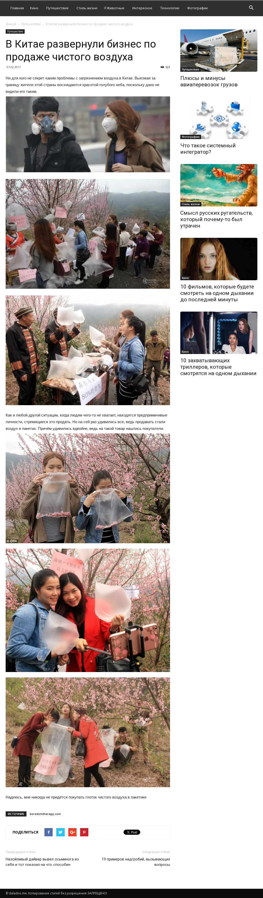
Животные (115, 8)
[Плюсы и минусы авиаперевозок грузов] (218, 50)
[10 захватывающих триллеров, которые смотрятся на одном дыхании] (218, 333)
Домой (11, 24)
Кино (34, 8)
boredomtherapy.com (45, 814)
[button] (251, 8)
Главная (17, 8)
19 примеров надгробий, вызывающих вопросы (136, 862)
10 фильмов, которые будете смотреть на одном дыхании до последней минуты (217, 293)
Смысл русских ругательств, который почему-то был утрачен (216, 219)
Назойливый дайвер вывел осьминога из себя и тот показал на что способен (42, 862)
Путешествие (57, 8)
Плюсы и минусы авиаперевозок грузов (209, 81)
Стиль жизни (87, 8)
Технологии (169, 8)
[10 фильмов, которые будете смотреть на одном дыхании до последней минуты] (218, 259)
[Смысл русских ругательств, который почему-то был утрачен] (218, 185)
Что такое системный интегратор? (208, 148)
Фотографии (197, 8)
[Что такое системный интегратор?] (218, 118)
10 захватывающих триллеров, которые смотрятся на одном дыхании (218, 366)
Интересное (142, 8)
